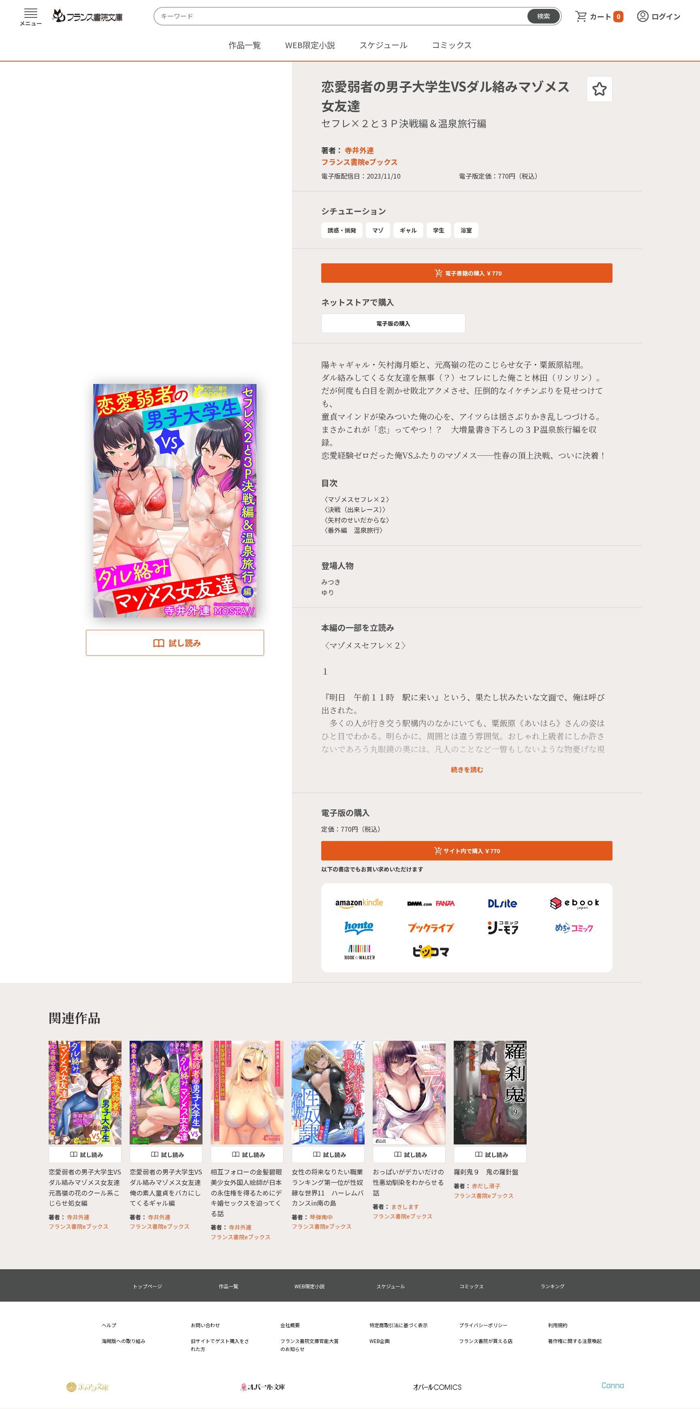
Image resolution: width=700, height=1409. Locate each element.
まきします (405, 1206)
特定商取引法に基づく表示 (398, 1324)
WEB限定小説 (310, 45)
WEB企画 (379, 1340)
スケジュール (383, 45)
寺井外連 (359, 150)
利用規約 (558, 1324)
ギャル (408, 230)
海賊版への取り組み (123, 1340)
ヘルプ (109, 1324)
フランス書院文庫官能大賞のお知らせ (309, 1344)
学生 (438, 230)
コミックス (452, 45)
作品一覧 (244, 45)
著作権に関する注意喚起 (575, 1340)
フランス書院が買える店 (485, 1340)
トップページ (147, 1286)
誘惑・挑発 (342, 230)
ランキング (552, 1286)
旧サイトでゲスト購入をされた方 (220, 1344)
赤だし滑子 (486, 1186)
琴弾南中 (321, 1217)
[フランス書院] (87, 15)
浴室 (466, 230)
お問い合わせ (205, 1324)
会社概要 (290, 1324)
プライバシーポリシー (483, 1324)
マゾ (378, 230)
